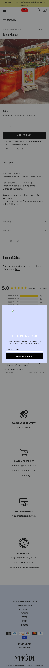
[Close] (44, 308)
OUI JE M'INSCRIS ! (24, 356)
